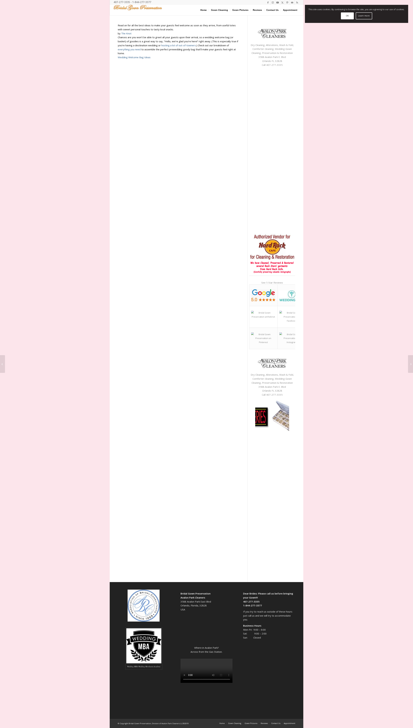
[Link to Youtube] (277, 2)
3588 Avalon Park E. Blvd (272, 57)
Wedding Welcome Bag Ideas (134, 57)
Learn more (364, 15)
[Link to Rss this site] (297, 2)
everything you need (129, 49)
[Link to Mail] (292, 2)
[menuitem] (203, 10)
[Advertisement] (269, 454)
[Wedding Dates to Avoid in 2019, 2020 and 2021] (410, 364)
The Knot (126, 33)
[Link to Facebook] (268, 2)
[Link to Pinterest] (287, 2)
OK (347, 15)
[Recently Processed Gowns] (2, 364)
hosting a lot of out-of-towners (178, 45)
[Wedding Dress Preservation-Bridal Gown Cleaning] (138, 10)
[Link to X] (282, 2)
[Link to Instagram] (272, 2)
